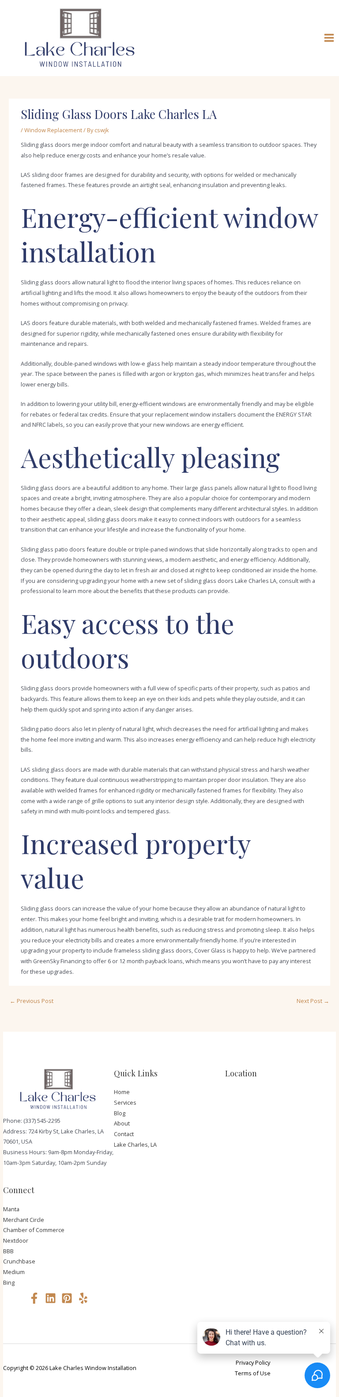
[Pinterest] (66, 1298)
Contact (124, 1134)
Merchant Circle (23, 1220)
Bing (9, 1282)
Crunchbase (19, 1261)
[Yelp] (83, 1298)
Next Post (313, 1001)
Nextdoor (15, 1240)
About (122, 1123)
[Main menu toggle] (329, 38)
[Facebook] (34, 1298)
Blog (119, 1113)
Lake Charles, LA (135, 1144)
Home (122, 1092)
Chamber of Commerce (33, 1230)
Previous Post (31, 1001)
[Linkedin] (50, 1298)
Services (125, 1102)
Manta (11, 1209)
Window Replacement (53, 130)
